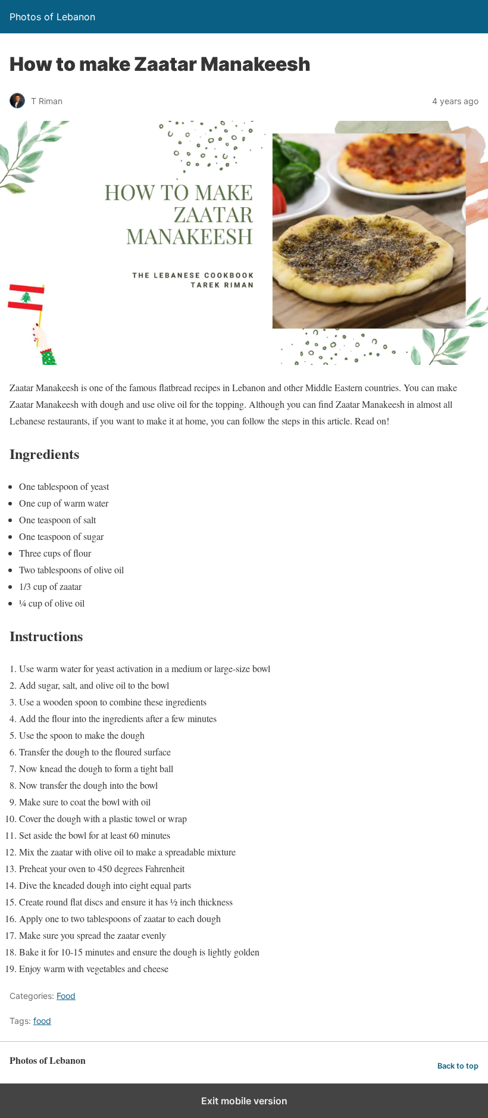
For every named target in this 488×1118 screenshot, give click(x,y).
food (42, 1021)
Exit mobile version (244, 1101)
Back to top (457, 1065)
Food (66, 996)
